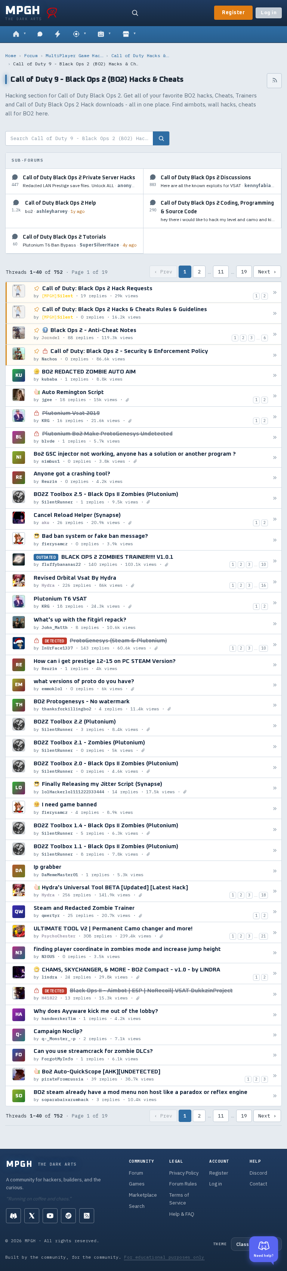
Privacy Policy (183, 1173)
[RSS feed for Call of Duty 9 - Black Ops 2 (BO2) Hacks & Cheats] (274, 80)
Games (137, 1184)
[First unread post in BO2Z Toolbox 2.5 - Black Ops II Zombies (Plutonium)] (275, 498)
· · (80, 185)
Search (137, 1206)
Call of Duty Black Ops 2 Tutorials (64, 237)
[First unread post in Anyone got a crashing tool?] (275, 477)
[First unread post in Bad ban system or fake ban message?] (275, 540)
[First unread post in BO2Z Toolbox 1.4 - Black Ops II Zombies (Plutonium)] (275, 829)
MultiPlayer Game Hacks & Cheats (74, 55)
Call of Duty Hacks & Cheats (140, 55)
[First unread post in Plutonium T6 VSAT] (275, 603)
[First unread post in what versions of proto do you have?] (275, 685)
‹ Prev (163, 272)
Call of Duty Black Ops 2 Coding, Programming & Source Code (217, 207)
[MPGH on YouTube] (50, 1215)
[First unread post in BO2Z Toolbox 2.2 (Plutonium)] (275, 725)
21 (263, 936)
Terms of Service (179, 1199)
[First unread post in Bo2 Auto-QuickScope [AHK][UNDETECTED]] (275, 1075)
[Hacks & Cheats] (79, 34)
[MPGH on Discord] (13, 1215)
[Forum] (19, 34)
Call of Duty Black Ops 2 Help (60, 203)
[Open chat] (40, 34)
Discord (258, 1173)
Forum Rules (183, 1184)
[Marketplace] (129, 34)
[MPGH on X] (31, 1215)
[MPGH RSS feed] (86, 1215)
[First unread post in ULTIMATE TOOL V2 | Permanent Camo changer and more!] (275, 932)
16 (263, 585)
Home (10, 55)
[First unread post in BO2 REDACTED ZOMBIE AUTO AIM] (275, 375)
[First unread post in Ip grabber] (275, 871)
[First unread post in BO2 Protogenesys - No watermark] (275, 705)
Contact (258, 1184)
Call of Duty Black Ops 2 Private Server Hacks (79, 177)
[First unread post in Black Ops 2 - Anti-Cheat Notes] (275, 334)
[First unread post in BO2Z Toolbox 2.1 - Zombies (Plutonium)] (275, 746)
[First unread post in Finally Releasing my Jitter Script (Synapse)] (275, 788)
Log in (269, 12)
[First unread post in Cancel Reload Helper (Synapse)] (275, 519)
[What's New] (57, 34)
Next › (267, 272)
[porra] (52, 12)
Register (233, 12)
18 (263, 895)
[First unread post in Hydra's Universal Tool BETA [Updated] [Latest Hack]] (275, 891)
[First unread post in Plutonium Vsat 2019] (275, 417)
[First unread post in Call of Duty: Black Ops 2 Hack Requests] (275, 292)
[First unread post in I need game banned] (275, 808)
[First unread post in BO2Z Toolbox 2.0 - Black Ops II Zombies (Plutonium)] (275, 767)
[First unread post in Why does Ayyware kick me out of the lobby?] (275, 1015)
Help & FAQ (181, 1214)
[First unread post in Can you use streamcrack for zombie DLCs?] (275, 1055)
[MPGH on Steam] (68, 1215)
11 (221, 272)
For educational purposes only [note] (164, 1257)
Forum (31, 55)
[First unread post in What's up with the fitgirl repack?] (275, 623)
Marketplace (143, 1195)
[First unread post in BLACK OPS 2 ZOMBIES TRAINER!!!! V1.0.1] (275, 561)
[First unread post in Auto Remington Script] (275, 396)
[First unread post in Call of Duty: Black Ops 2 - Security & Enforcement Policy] (275, 355)
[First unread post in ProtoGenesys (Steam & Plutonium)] (275, 644)
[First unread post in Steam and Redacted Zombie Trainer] (275, 912)
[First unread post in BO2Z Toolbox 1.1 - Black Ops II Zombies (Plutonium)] (275, 850)
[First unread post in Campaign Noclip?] (275, 1035)
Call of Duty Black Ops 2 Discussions (206, 177)
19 (244, 272)
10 (263, 564)
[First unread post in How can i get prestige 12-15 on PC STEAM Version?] (275, 665)
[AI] (104, 34)
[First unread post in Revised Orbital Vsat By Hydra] (275, 582)
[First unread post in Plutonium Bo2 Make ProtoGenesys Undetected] (275, 437)
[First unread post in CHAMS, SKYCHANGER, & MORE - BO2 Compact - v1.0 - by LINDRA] (275, 973)
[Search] (135, 13)
